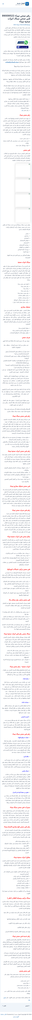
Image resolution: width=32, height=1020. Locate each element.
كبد (22, 110)
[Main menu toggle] (3, 3)
